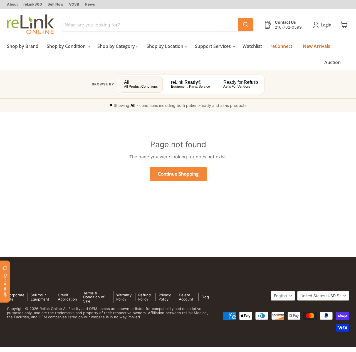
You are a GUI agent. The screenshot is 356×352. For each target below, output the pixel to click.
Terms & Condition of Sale (94, 297)
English (280, 295)
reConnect (281, 46)
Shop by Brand (22, 46)
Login (326, 25)
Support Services (213, 46)
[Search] (245, 24)
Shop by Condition (67, 46)
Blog (205, 297)
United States (320, 295)
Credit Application (67, 297)
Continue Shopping (178, 174)
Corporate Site (15, 297)
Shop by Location (165, 46)
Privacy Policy (165, 297)
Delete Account (186, 297)
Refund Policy (144, 297)
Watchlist (252, 46)
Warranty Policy (124, 297)
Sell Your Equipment (40, 297)
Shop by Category (116, 46)
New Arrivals (316, 46)
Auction (332, 62)
